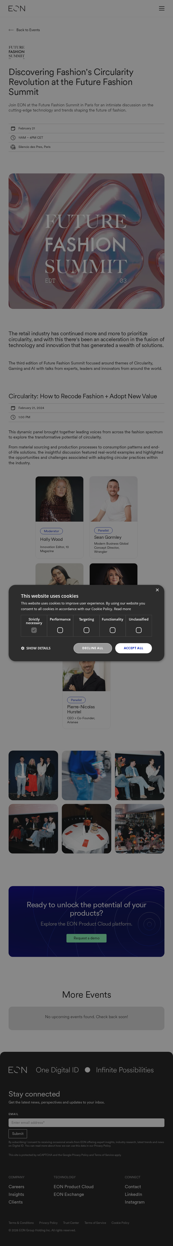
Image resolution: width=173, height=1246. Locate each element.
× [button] (157, 590)
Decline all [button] (92, 648)
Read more (122, 609)
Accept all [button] (133, 648)
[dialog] (86, 623)
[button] (35, 648)
